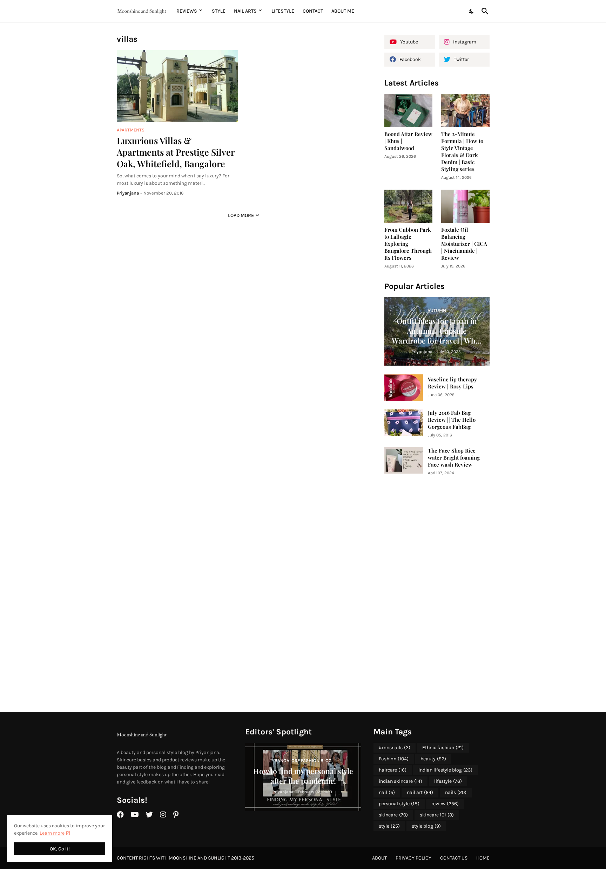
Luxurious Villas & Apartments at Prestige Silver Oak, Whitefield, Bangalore (175, 152)
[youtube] (135, 814)
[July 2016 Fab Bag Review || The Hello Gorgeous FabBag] (403, 422)
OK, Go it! (60, 849)
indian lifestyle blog (445, 770)
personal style (399, 804)
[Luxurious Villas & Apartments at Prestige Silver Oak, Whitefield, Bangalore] (177, 86)
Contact (313, 11)
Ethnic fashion (443, 748)
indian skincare (400, 781)
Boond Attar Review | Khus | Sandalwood (408, 141)
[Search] (484, 11)
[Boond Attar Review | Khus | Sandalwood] (408, 110)
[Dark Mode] (472, 11)
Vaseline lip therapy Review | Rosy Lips (452, 383)
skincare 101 (437, 815)
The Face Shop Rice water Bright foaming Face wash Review (454, 457)
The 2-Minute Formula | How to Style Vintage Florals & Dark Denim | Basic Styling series (462, 151)
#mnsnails (394, 748)
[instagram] (163, 814)
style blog (426, 826)
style (389, 826)
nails (455, 792)
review (445, 804)
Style (218, 11)
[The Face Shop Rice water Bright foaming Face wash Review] (403, 460)
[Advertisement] (437, 594)
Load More (241, 215)
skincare (393, 815)
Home (483, 858)
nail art (420, 792)
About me (342, 11)
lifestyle (448, 781)
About (379, 858)
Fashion (394, 759)
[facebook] (120, 814)
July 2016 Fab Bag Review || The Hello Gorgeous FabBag (452, 419)
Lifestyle (282, 11)
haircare (392, 770)
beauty (433, 759)
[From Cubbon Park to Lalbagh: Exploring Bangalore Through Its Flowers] (408, 206)
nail (387, 792)
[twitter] (149, 814)
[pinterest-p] (176, 814)
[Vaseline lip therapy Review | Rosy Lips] (403, 387)
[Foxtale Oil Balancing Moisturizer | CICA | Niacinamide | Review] (465, 206)
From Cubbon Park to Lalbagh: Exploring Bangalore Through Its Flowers (408, 243)
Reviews (186, 11)
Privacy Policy (413, 858)
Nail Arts (245, 11)
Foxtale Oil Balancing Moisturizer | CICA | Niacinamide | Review (464, 243)
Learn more (52, 833)
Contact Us (453, 858)
